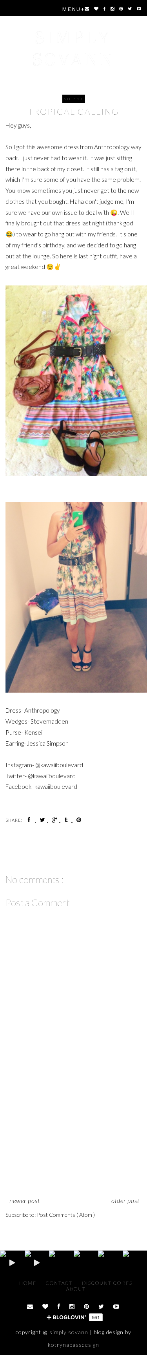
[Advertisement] (73, 1136)
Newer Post (24, 1200)
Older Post (125, 1200)
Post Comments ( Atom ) (66, 1214)
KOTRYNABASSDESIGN (73, 1344)
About (76, 1289)
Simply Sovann (73, 48)
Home (28, 1283)
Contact (60, 1283)
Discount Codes (107, 1283)
